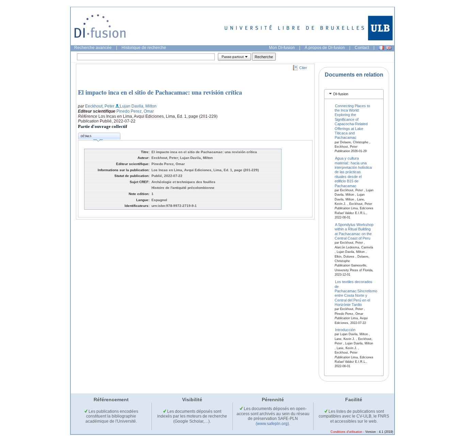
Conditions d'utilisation (346, 432)
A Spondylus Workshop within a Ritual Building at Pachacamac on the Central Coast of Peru (354, 231)
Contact (362, 47)
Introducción (345, 330)
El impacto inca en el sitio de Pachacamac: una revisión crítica (160, 92)
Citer (303, 68)
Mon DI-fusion (282, 47)
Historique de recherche (144, 47)
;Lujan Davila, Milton (138, 106)
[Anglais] (388, 47)
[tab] (354, 94)
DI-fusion (340, 94)
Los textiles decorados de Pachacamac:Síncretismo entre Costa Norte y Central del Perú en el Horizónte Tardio (356, 293)
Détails (86, 136)
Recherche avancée (93, 47)
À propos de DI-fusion (325, 47)
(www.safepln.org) (272, 423)
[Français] (381, 47)
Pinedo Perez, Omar (135, 111)
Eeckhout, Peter (99, 106)
